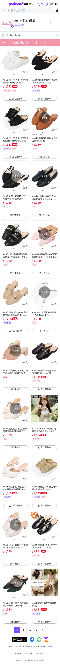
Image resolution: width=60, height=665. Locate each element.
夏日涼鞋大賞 (13, 35)
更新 (50, 646)
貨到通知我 (44, 156)
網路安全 (20, 660)
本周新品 (38, 42)
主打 (4, 42)
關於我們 (29, 653)
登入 (43, 3)
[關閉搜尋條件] (8, 10)
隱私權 (30, 660)
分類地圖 (40, 660)
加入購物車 (17, 98)
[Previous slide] (4, 59)
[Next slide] (27, 59)
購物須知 (40, 653)
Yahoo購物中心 (21, 4)
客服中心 (18, 653)
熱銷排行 (47, 42)
